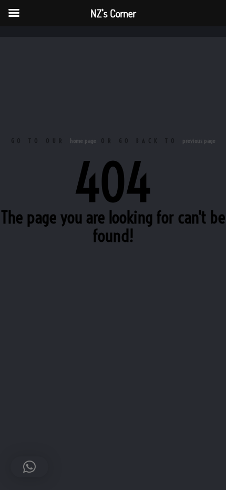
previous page (198, 141)
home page (83, 141)
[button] (29, 466)
